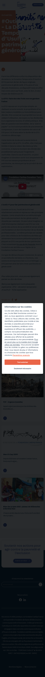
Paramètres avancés (21, 355)
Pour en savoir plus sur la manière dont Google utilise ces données (21, 342)
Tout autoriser (22, 362)
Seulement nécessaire (22, 368)
